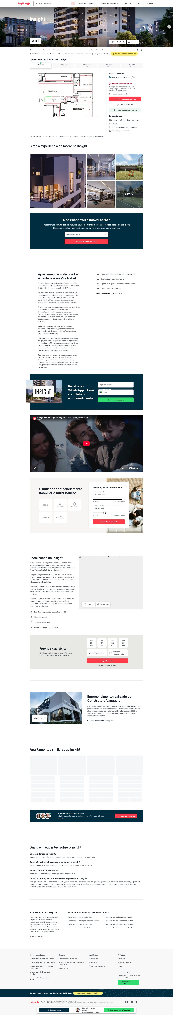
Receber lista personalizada (86, 241)
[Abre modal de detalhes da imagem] (58, 181)
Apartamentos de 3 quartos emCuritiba (119, 924)
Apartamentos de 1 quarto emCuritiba (119, 917)
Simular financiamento (109, 522)
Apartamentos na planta (109, 3)
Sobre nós (128, 3)
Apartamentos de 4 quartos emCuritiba (119, 928)
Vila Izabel (94, 50)
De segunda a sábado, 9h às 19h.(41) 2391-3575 (129, 976)
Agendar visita (107, 661)
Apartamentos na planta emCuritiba (80, 924)
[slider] (123, 499)
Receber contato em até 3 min (126, 110)
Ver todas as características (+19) (109, 293)
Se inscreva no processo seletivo (86, 993)
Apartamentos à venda (86, 3)
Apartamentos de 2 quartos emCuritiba (119, 921)
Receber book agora (116, 400)
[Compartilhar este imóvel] (137, 50)
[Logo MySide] (24, 3)
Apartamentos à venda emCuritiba (80, 917)
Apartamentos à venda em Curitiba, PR (48, 50)
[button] (86, 181)
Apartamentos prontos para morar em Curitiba (75, 50)
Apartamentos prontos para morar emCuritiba (83, 921)
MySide (32, 50)
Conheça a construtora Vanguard (100, 721)
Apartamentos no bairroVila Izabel (80, 928)
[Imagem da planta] (65, 95)
